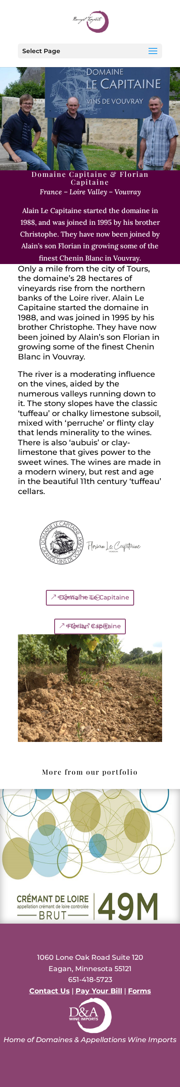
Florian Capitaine (94, 626)
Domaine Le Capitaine (94, 597)
